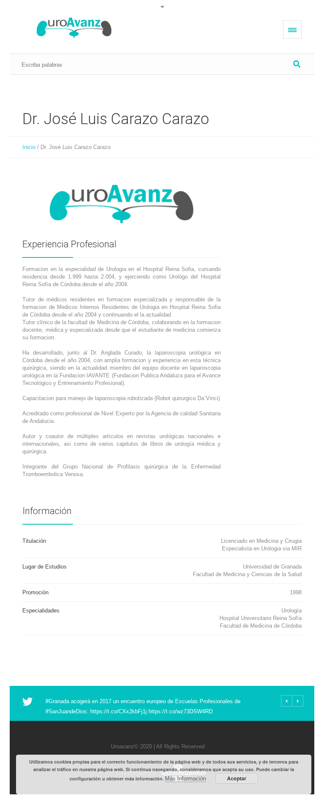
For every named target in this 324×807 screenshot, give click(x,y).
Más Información (185, 778)
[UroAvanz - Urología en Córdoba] (74, 27)
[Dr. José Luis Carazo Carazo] (121, 204)
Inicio (28, 147)
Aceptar (236, 778)
